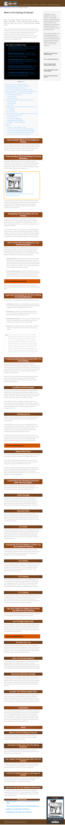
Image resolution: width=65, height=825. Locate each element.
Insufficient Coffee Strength (14, 94)
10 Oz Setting (11, 110)
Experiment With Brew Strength (15, 120)
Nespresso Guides (27, 4)
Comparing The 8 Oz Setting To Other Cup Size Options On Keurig (20, 106)
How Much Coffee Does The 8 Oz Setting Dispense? (20, 129)
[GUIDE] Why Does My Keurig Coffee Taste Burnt (18, 812)
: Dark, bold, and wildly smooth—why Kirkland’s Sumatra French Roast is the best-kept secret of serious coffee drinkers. (22, 54)
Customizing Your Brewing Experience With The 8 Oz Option (19, 100)
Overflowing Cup (11, 96)
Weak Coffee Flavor (12, 98)
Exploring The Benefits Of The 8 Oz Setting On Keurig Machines (20, 91)
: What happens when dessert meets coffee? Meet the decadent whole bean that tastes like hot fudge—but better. (22, 61)
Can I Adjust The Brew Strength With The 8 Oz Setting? (21, 130)
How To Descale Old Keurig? (51, 59)
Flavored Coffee (11, 103)
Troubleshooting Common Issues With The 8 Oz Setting (18, 93)
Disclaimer (21, 821)
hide (23, 81)
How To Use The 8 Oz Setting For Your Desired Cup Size (18, 89)
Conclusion (8, 123)
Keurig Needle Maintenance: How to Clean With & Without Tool (22, 806)
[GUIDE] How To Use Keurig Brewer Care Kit (51, 54)
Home (20, 4)
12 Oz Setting (11, 111)
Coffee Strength (11, 101)
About (26, 821)
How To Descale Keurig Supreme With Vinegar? (50, 64)
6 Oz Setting (10, 108)
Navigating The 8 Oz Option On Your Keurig (15, 88)
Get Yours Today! (55, 822)
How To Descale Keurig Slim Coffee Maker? (51, 70)
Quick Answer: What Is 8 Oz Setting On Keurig (16, 84)
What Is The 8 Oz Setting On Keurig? (16, 127)
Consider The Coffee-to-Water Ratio (16, 122)
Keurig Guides (35, 4)
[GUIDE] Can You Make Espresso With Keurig (17, 809)
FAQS (7, 125)
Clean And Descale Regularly (14, 118)
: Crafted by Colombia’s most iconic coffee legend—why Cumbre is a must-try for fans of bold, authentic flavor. (22, 74)
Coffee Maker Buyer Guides (53, 4)
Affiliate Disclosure (7, 821)
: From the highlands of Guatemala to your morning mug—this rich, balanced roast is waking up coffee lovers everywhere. (22, 67)
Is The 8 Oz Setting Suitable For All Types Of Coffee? (20, 132)
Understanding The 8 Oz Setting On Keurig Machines (17, 86)
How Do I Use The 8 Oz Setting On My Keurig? (19, 134)
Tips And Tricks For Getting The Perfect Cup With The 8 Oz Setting (21, 113)
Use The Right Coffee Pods (14, 115)
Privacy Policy (15, 821)
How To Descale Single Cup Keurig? (51, 76)
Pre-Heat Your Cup (12, 117)
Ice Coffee (10, 105)
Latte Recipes (43, 4)
